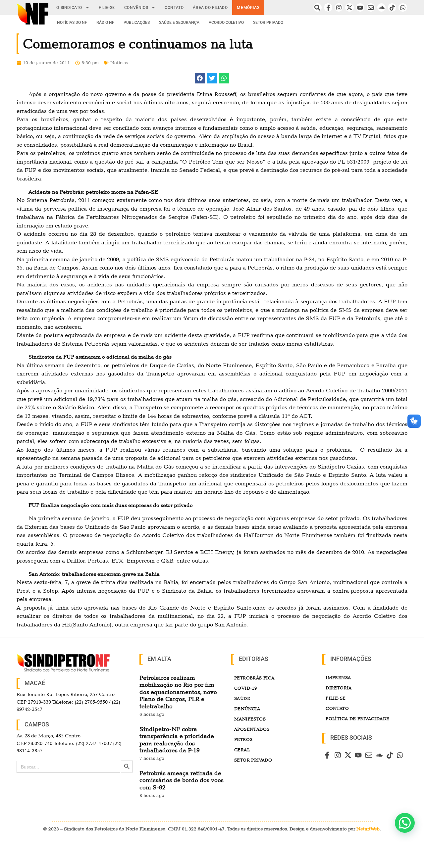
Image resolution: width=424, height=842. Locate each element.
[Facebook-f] (328, 7)
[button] (200, 78)
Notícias (119, 62)
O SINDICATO (69, 7)
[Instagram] (339, 7)
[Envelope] (371, 7)
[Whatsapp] (402, 7)
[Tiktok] (392, 7)
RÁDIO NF (105, 22)
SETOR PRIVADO (268, 22)
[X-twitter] (349, 7)
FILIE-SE (107, 7)
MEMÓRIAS (248, 7)
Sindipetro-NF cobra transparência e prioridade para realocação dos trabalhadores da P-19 (176, 739)
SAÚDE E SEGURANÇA (179, 22)
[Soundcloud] (381, 7)
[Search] (317, 7)
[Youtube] (360, 7)
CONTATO (174, 7)
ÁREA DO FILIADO (210, 7)
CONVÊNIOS (136, 7)
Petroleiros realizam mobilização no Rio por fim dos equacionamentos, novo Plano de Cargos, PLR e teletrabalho (178, 692)
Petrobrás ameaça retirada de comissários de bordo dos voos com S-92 (181, 780)
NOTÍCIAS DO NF (72, 22)
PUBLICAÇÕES (137, 22)
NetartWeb (368, 828)
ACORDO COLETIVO (226, 22)
